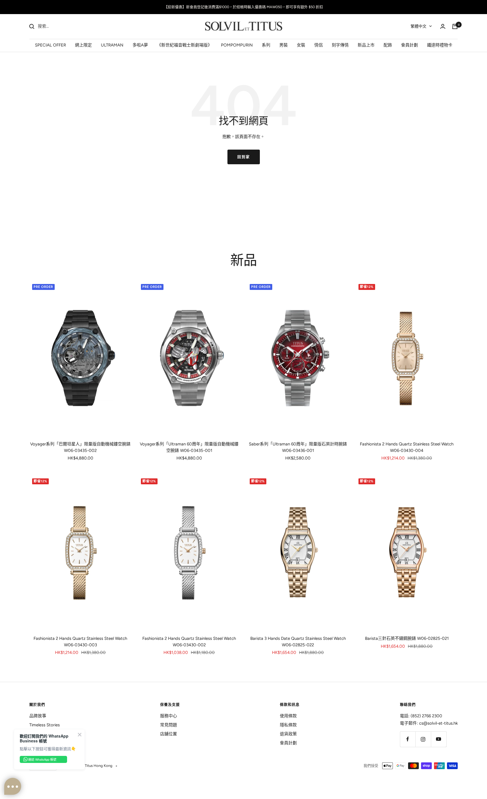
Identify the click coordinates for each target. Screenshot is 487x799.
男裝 (283, 44)
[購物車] (455, 26)
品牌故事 (37, 715)
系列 (266, 44)
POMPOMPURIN (237, 44)
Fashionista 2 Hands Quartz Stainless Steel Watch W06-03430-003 (80, 641)
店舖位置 (168, 733)
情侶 (318, 44)
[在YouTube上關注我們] (438, 739)
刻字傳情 (340, 44)
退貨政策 (288, 733)
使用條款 (288, 715)
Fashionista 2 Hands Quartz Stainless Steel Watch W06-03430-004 (406, 447)
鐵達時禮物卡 (439, 44)
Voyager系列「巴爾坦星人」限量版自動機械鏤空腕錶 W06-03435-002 (80, 447)
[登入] (442, 26)
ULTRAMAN (112, 44)
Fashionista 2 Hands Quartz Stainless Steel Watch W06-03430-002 (189, 641)
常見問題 (168, 724)
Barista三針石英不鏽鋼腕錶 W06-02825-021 (407, 638)
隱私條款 (288, 724)
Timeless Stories (44, 724)
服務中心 (168, 715)
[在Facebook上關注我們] (407, 739)
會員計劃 (409, 44)
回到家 (243, 157)
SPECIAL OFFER (50, 44)
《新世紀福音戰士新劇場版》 (184, 44)
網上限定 (83, 44)
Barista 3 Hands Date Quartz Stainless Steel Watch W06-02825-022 (298, 641)
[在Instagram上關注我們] (423, 739)
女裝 (301, 44)
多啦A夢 (140, 44)
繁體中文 (418, 26)
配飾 (388, 44)
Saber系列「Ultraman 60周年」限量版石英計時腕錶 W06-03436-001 (298, 447)
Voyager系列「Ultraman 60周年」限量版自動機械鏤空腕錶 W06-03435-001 (189, 447)
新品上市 (366, 44)
